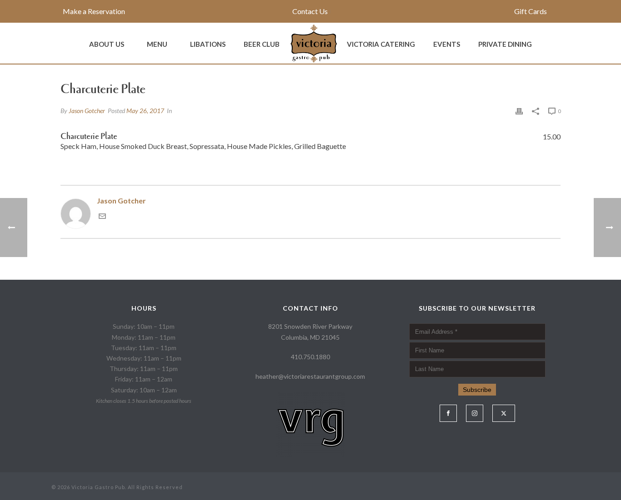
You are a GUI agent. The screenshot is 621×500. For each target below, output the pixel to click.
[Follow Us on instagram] (474, 413)
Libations (207, 44)
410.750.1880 (310, 357)
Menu (157, 44)
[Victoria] (313, 43)
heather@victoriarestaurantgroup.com (310, 376)
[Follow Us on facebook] (448, 413)
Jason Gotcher (87, 110)
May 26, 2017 (145, 110)
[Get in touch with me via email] (102, 217)
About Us (106, 44)
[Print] (519, 110)
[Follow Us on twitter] (503, 413)
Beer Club (262, 44)
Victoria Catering (381, 44)
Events (446, 44)
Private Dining (505, 44)
